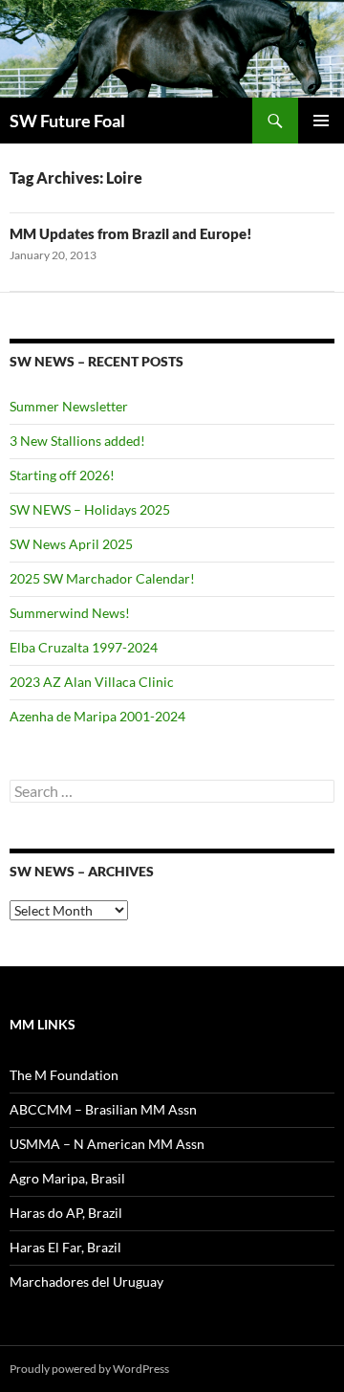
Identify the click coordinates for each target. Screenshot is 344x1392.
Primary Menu (321, 121)
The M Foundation (64, 1075)
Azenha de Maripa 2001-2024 (97, 716)
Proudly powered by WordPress (89, 1368)
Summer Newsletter (69, 406)
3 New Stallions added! (77, 440)
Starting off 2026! (62, 475)
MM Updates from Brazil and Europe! (131, 233)
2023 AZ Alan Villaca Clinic (92, 682)
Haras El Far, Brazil (65, 1247)
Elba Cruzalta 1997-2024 (84, 647)
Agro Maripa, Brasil (67, 1178)
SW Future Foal (67, 120)
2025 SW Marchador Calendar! (102, 578)
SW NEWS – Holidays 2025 (90, 509)
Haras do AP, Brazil (66, 1212)
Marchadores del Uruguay (86, 1281)
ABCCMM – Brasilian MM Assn (103, 1109)
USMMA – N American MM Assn (107, 1144)
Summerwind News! (70, 613)
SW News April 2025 (71, 544)
